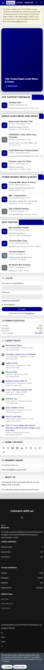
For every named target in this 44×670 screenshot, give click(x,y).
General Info (15, 102)
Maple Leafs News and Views (20, 116)
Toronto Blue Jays (18, 241)
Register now (30, 313)
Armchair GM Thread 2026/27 (19, 156)
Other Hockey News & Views (19, 177)
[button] (21, 632)
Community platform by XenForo (21, 625)
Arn (19, 145)
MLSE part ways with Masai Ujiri (20, 257)
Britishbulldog (26, 235)
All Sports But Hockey (20, 265)
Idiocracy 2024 (11, 372)
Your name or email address (12, 283)
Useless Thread (12, 363)
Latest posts (13, 341)
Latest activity (5, 608)
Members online (14, 460)
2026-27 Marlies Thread (15, 408)
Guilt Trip (35, 214)
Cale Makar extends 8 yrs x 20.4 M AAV (23, 201)
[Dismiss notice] (40, 9)
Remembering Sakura (17, 233)
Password (5, 292)
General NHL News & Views (22, 182)
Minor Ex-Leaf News (16, 167)
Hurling (11, 270)
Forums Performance (17, 108)
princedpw (28, 203)
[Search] (41, 2)
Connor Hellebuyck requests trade (21, 188)
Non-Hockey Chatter (19, 228)
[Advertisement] (22, 55)
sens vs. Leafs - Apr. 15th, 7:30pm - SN (23, 143)
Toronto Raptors (17, 252)
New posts (5, 599)
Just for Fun (9, 222)
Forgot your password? (11, 301)
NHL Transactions (17, 195)
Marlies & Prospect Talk (13, 385)
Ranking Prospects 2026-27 (19, 127)
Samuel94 (38, 333)
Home (3, 642)
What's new (6, 594)
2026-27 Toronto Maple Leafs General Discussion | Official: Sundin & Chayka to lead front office (23, 427)
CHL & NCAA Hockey (19, 209)
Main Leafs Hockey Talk (21, 121)
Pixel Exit (11, 628)
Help (2, 637)
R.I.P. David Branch (16, 214)
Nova (3, 525)
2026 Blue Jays (14, 246)
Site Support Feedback (16, 97)
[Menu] (3, 2)
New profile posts (7, 603)
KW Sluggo (22, 259)
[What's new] (36, 2)
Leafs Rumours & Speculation (23, 150)
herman (27, 129)
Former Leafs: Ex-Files (20, 161)
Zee (41, 156)
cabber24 (37, 246)
